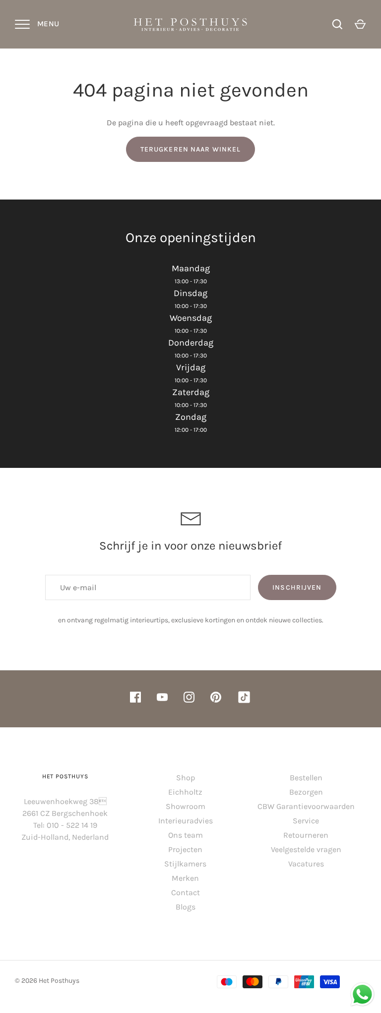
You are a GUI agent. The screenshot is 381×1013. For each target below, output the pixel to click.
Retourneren (305, 835)
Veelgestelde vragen (306, 849)
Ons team (185, 835)
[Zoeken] (337, 24)
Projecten (185, 849)
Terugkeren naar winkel (190, 149)
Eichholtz (185, 792)
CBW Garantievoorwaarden (306, 806)
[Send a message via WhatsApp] (362, 994)
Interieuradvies (185, 820)
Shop (185, 777)
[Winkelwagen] (360, 24)
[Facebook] (135, 699)
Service (306, 820)
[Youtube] (162, 699)
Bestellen (306, 777)
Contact (185, 892)
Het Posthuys (59, 980)
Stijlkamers (185, 863)
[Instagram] (189, 699)
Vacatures (306, 863)
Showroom (185, 806)
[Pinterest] (215, 699)
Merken (185, 878)
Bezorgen (306, 792)
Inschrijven (296, 587)
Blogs (185, 907)
